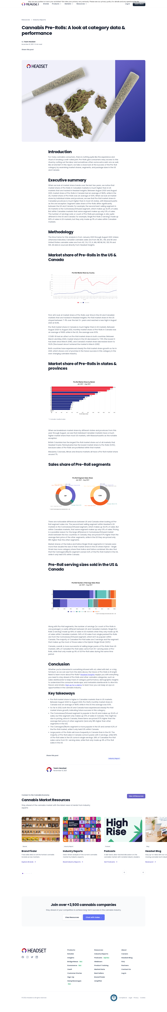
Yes (135, 1)
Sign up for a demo (73, 685)
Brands (46, 4)
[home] (30, 4)
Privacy (136, 998)
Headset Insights (87, 674)
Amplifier (98, 981)
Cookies (142, 998)
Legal (130, 998)
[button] (56, 4)
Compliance (123, 998)
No (138, 1)
